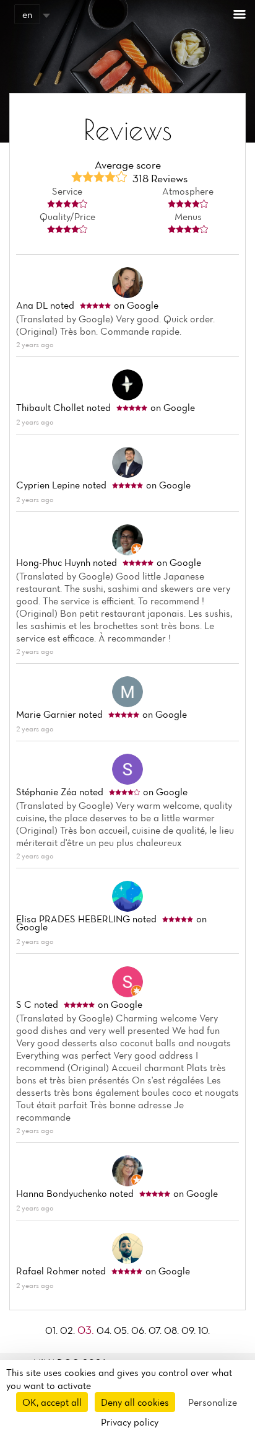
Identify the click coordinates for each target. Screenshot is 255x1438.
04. (105, 1330)
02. (68, 1330)
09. (189, 1330)
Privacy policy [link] (129, 1422)
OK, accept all (52, 1402)
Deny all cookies (135, 1402)
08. (172, 1330)
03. (87, 1330)
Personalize (212, 1402)
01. (52, 1330)
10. (204, 1330)
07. (156, 1330)
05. (122, 1330)
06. (140, 1330)
